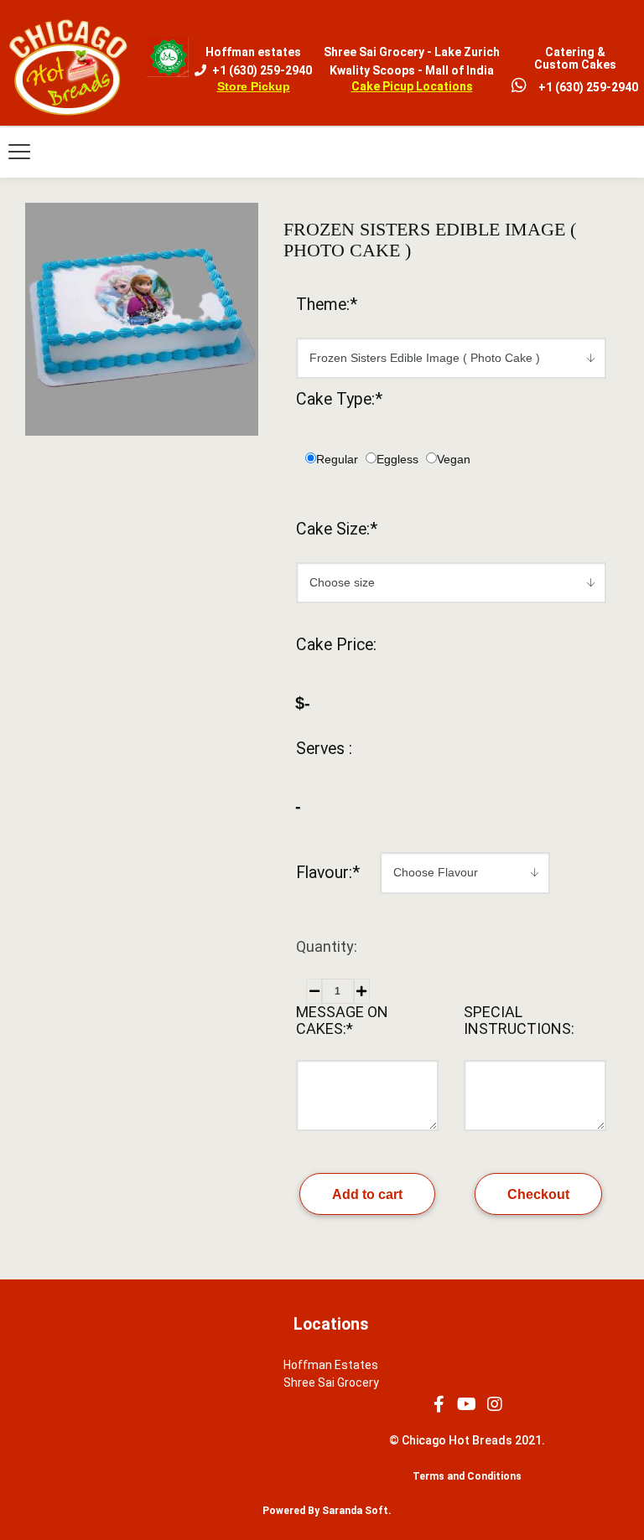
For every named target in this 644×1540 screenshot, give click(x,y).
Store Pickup (253, 86)
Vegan (453, 459)
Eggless (397, 459)
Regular (337, 459)
